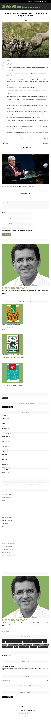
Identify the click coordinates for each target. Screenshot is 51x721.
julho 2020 (4, 443)
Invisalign (3, 532)
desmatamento (15, 642)
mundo (23, 644)
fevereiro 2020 (5, 456)
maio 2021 (4, 420)
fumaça (36, 642)
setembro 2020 (5, 438)
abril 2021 (4, 423)
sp (28, 646)
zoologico (39, 646)
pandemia (39, 644)
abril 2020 (4, 451)
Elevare (3, 526)
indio (3, 644)
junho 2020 (4, 446)
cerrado (3, 642)
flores (24, 642)
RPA (9, 566)
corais (10, 642)
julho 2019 (4, 474)
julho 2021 (4, 415)
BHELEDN (6, 523)
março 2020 (4, 454)
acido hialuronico (11, 549)
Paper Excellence (9, 508)
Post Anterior (5, 143)
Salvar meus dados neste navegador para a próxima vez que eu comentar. (17, 230)
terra (36, 646)
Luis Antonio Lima (7, 494)
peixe (47, 644)
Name (3, 212)
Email (3, 217)
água (43, 646)
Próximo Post (45, 143)
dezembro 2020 (5, 431)
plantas (7, 646)
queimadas (16, 646)
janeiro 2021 (4, 428)
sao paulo (20, 646)
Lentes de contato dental (6, 529)
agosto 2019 (4, 472)
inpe (6, 644)
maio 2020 (4, 449)
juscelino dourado (11, 644)
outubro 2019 (5, 467)
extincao (20, 642)
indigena (44, 642)
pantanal (43, 644)
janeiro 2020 (4, 459)
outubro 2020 (5, 436)
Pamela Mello (7, 552)
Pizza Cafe (3, 514)
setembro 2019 (5, 469)
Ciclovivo (3, 500)
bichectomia (10, 546)
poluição (11, 646)
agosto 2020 (4, 441)
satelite (25, 646)
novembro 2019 (5, 464)
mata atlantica (18, 644)
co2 (7, 642)
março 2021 (4, 426)
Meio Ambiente (25, 18)
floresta (28, 642)
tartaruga (31, 646)
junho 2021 (4, 418)
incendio (40, 642)
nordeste (34, 644)
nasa (26, 644)
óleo (46, 646)
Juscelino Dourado (16, 537)
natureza (30, 644)
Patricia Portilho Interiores (6, 497)
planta (3, 646)
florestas (32, 642)
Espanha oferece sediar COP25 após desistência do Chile (17, 186)
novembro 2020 (5, 433)
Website (3, 222)
